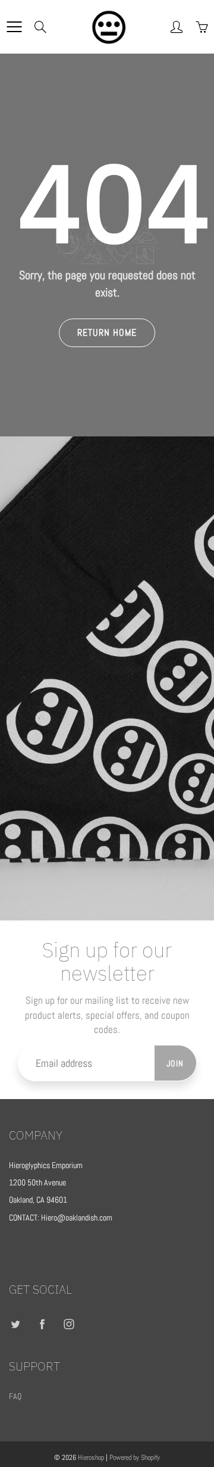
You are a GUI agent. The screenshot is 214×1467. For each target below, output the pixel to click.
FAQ (15, 1396)
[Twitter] (15, 1324)
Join (175, 1063)
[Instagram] (68, 1324)
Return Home (107, 332)
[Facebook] (42, 1324)
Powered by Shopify (134, 1457)
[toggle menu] (14, 27)
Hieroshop (91, 1457)
